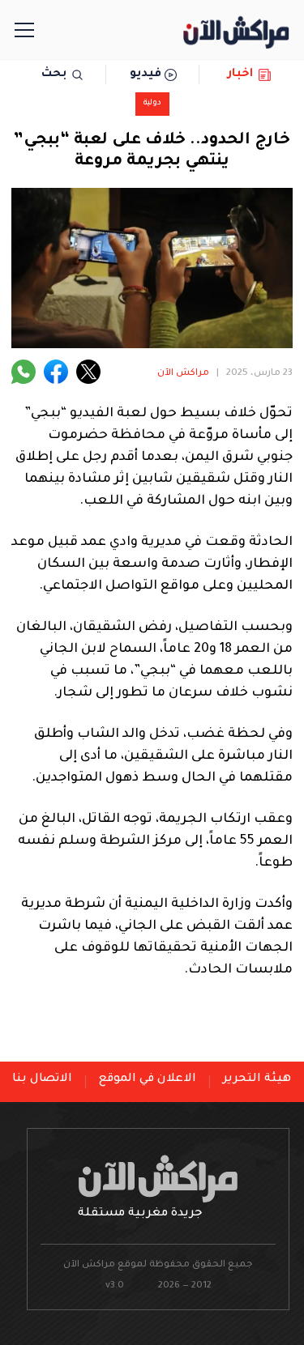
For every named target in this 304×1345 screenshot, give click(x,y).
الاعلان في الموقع (147, 1079)
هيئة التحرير (257, 1079)
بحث (53, 74)
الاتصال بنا (42, 1079)
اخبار (240, 74)
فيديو (145, 74)
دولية (152, 103)
